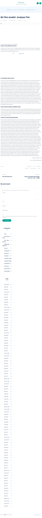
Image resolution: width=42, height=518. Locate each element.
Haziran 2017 (6, 473)
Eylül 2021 (6, 376)
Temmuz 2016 (6, 501)
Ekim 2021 (6, 373)
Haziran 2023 (6, 332)
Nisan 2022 (6, 360)
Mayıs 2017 (6, 475)
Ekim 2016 (6, 493)
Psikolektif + (6, 255)
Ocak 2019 (6, 450)
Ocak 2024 (6, 320)
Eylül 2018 (6, 457)
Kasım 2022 (6, 345)
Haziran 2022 (6, 355)
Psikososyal (6, 266)
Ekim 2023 (6, 327)
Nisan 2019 (6, 442)
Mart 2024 (6, 315)
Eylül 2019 (6, 434)
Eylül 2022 (6, 350)
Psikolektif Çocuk (7, 258)
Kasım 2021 (6, 371)
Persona (5, 248)
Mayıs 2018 (6, 460)
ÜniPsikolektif (7, 271)
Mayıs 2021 (6, 386)
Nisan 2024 (6, 312)
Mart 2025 (6, 297)
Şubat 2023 (6, 340)
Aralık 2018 (6, 452)
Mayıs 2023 (6, 335)
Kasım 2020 (6, 399)
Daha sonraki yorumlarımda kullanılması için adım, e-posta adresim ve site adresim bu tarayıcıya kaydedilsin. (19, 217)
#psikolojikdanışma (33, 168)
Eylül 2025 (6, 289)
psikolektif (5, 20)
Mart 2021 (6, 391)
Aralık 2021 (6, 368)
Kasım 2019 (6, 429)
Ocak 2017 (6, 485)
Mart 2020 (6, 419)
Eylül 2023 (6, 330)
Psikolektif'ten (7, 263)
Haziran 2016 (6, 503)
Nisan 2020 (6, 416)
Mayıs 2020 (6, 414)
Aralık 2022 (6, 343)
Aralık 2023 (6, 322)
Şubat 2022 (6, 366)
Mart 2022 (6, 363)
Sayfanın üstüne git (37, 514)
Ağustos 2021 (6, 378)
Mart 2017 (6, 480)
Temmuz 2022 (6, 353)
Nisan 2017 (6, 478)
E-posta (4, 205)
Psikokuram (6, 253)
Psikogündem (7, 250)
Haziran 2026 (6, 284)
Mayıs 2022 (6, 358)
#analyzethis (29, 166)
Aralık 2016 (6, 488)
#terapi (39, 168)
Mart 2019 (6, 444)
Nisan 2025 (6, 294)
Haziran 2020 (6, 411)
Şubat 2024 (6, 317)
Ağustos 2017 (6, 470)
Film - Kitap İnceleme (12, 20)
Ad (3, 201)
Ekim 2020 (6, 401)
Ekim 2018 (6, 455)
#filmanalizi (38, 166)
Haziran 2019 (6, 439)
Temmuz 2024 (6, 307)
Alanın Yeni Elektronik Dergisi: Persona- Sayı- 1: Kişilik (32, 177)
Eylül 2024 (6, 304)
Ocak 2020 (6, 424)
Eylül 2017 (6, 467)
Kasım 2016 (6, 490)
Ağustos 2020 (6, 406)
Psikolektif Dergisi (7, 261)
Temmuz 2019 (6, 437)
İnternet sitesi (5, 210)
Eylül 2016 (6, 495)
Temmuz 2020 (6, 409)
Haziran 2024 (6, 309)
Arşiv (5, 233)
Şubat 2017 (6, 483)
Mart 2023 (6, 337)
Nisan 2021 (6, 388)
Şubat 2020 (6, 422)
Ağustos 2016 (6, 498)
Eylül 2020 (6, 404)
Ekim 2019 (6, 432)
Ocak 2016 (6, 506)
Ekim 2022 (6, 348)
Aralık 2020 (6, 396)
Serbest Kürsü (7, 268)
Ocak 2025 (6, 299)
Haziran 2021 (6, 383)
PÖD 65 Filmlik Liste (7, 176)
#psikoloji (26, 168)
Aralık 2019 (6, 427)
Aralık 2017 (6, 462)
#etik (34, 166)
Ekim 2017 (6, 465)
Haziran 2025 (6, 292)
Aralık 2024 (6, 302)
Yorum (4, 192)
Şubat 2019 (6, 447)
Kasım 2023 (6, 325)
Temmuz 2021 (6, 381)
